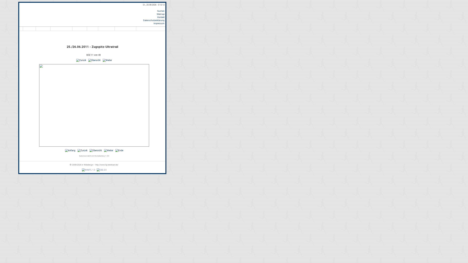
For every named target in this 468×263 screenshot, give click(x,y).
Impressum (159, 23)
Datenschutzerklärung (154, 20)
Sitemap (161, 14)
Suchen (161, 11)
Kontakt (161, 17)
